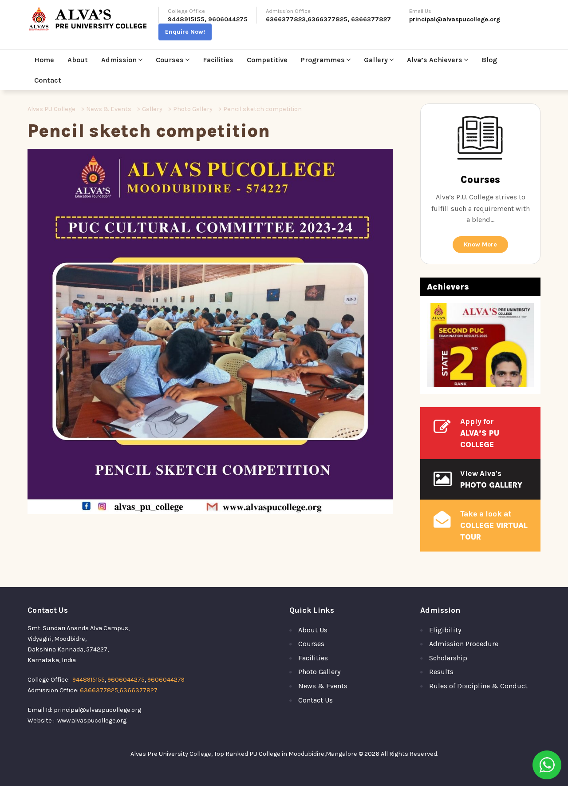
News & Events (322, 686)
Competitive (267, 60)
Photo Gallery (319, 671)
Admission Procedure (463, 643)
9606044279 (166, 679)
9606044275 (228, 19)
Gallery (376, 60)
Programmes (323, 60)
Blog (489, 60)
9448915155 (186, 19)
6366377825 (327, 19)
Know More (480, 244)
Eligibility (445, 630)
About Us (312, 630)
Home (44, 60)
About (77, 60)
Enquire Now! (185, 32)
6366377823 (286, 19)
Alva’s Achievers (434, 60)
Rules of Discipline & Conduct (478, 686)
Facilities (218, 60)
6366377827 (371, 19)
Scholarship (448, 658)
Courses (170, 60)
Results (441, 671)
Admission (119, 60)
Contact (47, 80)
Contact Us (315, 700)
